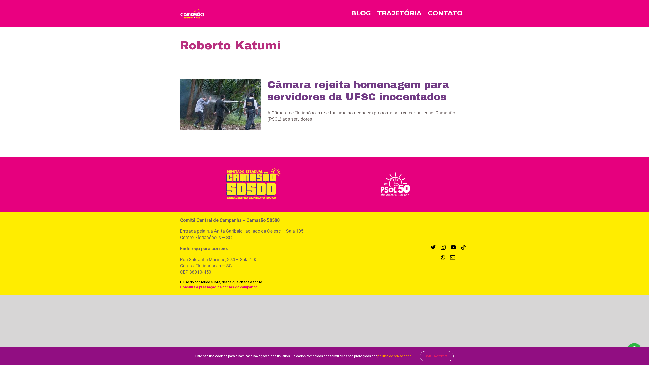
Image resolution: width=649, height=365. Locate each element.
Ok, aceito (436, 356)
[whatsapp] (443, 257)
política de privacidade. (394, 356)
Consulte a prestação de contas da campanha (218, 287)
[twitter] (433, 247)
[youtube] (453, 247)
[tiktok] (463, 247)
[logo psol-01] (395, 171)
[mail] (452, 257)
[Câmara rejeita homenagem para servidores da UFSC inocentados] (220, 104)
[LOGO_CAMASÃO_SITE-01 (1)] (251, 166)
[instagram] (443, 247)
